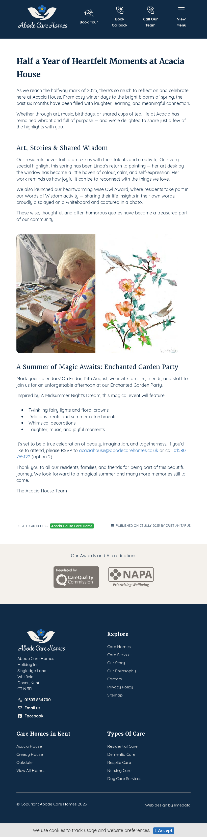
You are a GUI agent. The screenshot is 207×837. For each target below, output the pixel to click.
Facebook (33, 716)
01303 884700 (37, 699)
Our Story (116, 662)
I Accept (163, 830)
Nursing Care (119, 770)
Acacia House (29, 745)
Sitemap (115, 694)
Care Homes (119, 646)
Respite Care (119, 762)
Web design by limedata (168, 804)
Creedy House (29, 754)
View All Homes (30, 770)
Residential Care (122, 745)
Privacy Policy (120, 686)
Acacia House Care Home (71, 525)
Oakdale (24, 762)
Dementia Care (121, 754)
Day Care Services (124, 778)
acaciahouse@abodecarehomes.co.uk (118, 450)
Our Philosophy (121, 670)
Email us (32, 708)
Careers (114, 678)
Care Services (120, 654)
